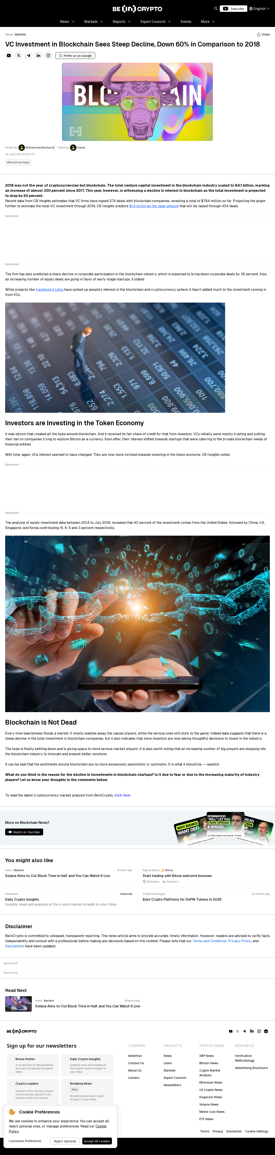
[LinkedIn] (38, 55)
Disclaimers (14, 946)
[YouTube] (8, 55)
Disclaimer (234, 1131)
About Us (134, 1070)
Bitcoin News (208, 1063)
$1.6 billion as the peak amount (154, 206)
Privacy (218, 1131)
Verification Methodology (244, 1058)
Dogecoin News (210, 1097)
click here (122, 795)
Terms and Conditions (209, 941)
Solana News (208, 1104)
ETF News (206, 1119)
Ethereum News (210, 1082)
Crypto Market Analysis (209, 1072)
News (9, 34)
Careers (133, 1078)
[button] (33, 1065)
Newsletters (172, 1085)
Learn (168, 1063)
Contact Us (136, 1063)
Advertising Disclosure (251, 1068)
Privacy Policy (239, 941)
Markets (20, 34)
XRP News (206, 1056)
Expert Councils (175, 1078)
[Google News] (266, 1031)
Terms (204, 1131)
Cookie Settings (256, 1131)
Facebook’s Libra (49, 289)
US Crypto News (211, 1090)
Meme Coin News (212, 1112)
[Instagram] (48, 55)
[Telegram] (28, 55)
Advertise (135, 1056)
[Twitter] (18, 55)
